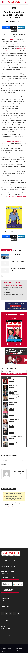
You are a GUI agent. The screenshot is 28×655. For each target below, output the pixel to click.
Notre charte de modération (9, 506)
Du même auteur (17, 250)
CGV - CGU (4, 631)
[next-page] (5, 276)
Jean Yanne (8, 455)
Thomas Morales (13, 442)
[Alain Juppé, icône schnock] (5, 256)
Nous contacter (5, 598)
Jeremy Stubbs (13, 425)
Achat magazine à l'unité (7, 571)
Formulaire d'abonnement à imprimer (10, 568)
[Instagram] (6, 613)
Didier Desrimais (13, 414)
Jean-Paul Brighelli (14, 397)
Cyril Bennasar (13, 391)
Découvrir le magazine (14, 344)
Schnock (14, 455)
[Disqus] (14, 527)
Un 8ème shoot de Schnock (17, 261)
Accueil (2, 5)
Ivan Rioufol (12, 431)
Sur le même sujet (6, 250)
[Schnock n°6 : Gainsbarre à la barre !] (5, 270)
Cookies (3, 633)
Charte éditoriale (5, 628)
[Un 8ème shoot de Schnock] (5, 263)
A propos (3, 626)
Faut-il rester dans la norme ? (6, 463)
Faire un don (4, 573)
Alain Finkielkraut (13, 385)
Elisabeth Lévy (13, 380)
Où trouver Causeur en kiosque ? (9, 601)
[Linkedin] (10, 613)
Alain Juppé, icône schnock (17, 254)
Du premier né (10, 39)
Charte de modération (7, 635)
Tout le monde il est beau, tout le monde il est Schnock (14, 15)
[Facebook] (2, 613)
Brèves (7, 5)
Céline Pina (12, 408)
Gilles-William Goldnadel (15, 436)
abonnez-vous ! (15, 297)
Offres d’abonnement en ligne (9, 566)
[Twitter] (14, 613)
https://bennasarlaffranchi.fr (14, 394)
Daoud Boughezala (10, 21)
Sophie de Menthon (14, 419)
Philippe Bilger (13, 402)
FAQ (2, 596)
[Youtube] (18, 613)
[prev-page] (2, 276)
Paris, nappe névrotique (21, 463)
